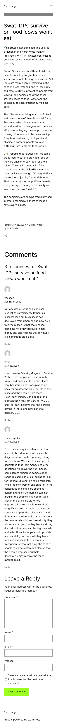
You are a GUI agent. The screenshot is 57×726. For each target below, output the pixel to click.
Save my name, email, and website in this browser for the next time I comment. (29, 679)
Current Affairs (36, 224)
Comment (11, 597)
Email (8, 646)
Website (9, 660)
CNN (6, 153)
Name (8, 632)
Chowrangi (10, 6)
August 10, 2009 (12, 301)
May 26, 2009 (11, 365)
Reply (7, 344)
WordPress (34, 719)
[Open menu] (51, 6)
